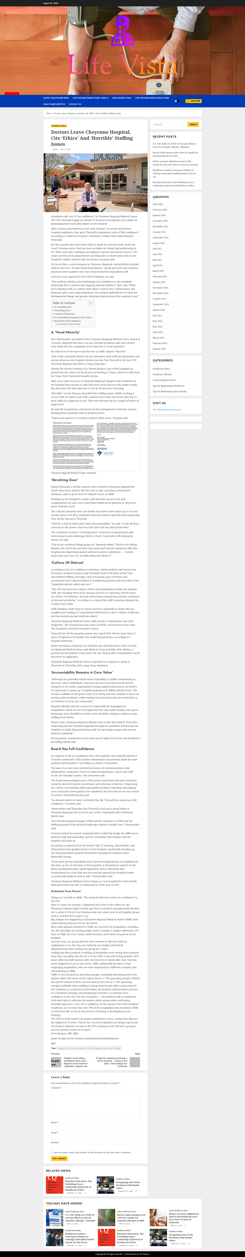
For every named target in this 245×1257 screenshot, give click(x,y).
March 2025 (158, 271)
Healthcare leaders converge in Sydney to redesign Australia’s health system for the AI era (174, 173)
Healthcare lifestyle (54, 104)
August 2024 (159, 310)
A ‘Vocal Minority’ (63, 307)
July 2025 (157, 248)
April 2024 (158, 332)
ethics (82, 1048)
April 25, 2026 (72, 1224)
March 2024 (158, 337)
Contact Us (75, 104)
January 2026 (159, 215)
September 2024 (161, 304)
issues (104, 1048)
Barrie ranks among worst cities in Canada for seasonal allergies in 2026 (131, 1217)
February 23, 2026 (125, 1191)
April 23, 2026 (176, 1226)
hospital (97, 1048)
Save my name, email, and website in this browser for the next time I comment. (92, 1152)
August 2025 (159, 243)
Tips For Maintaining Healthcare (152, 98)
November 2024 (160, 293)
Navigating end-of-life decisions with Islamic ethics (128, 1185)
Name (54, 1122)
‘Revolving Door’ (62, 310)
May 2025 (157, 259)
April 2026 (158, 204)
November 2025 (160, 226)
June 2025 (157, 254)
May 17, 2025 (66, 150)
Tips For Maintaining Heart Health (90, 98)
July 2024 (157, 315)
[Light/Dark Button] (177, 101)
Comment (56, 1087)
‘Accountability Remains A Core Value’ (73, 317)
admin (55, 150)
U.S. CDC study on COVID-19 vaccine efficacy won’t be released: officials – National (80, 1217)
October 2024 (159, 298)
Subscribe (195, 101)
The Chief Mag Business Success (167, 409)
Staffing (117, 1048)
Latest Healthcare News (56, 98)
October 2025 (159, 232)
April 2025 (158, 265)
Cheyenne (61, 1048)
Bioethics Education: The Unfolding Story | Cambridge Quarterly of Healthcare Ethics (78, 1185)
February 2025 (160, 276)
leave (110, 1048)
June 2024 (157, 321)
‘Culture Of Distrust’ (64, 313)
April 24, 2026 (124, 1224)
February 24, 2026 (74, 1193)
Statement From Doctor (69, 324)
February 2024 (160, 343)
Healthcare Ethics (121, 98)
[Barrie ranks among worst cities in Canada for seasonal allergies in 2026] (106, 1217)
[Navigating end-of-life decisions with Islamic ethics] (105, 1185)
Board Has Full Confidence (67, 320)
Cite (68, 1048)
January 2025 (159, 282)
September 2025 (161, 237)
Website (55, 1142)
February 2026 (160, 209)
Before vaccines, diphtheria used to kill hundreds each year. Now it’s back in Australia (175, 163)
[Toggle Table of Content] (89, 303)
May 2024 (157, 326)
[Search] (182, 101)
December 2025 (160, 221)
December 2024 (160, 287)
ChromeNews (131, 1254)
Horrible (89, 1048)
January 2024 (159, 349)
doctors (75, 1048)
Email (54, 1132)
